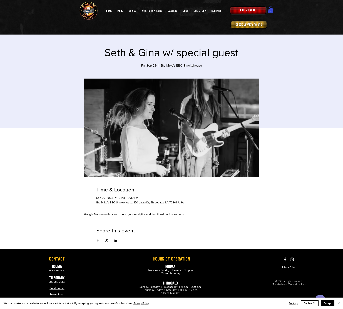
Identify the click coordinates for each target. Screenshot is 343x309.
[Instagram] (291, 259)
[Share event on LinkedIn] (115, 240)
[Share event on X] (106, 240)
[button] (120, 10)
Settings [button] (293, 303)
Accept (327, 303)
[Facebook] (285, 259)
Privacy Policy (141, 303)
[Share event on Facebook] (98, 240)
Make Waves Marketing (293, 284)
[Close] (339, 303)
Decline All (309, 303)
